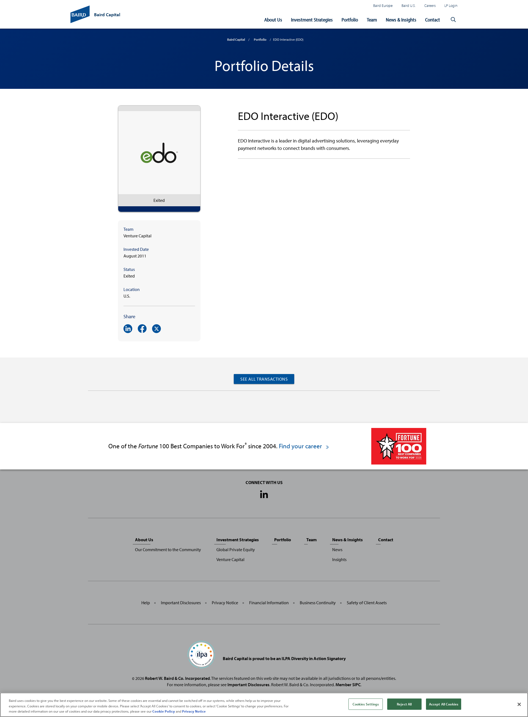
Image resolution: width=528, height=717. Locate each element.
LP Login (451, 5)
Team (372, 20)
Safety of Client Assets (367, 602)
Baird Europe (383, 5)
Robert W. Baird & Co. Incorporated (177, 678)
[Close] (519, 704)
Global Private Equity (235, 549)
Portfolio (350, 20)
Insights (339, 559)
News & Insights (401, 20)
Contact (432, 20)
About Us (273, 20)
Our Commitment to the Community (168, 549)
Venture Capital (230, 559)
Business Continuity (318, 602)
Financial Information (269, 602)
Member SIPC (348, 684)
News (337, 549)
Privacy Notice (225, 602)
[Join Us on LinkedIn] (264, 494)
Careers (430, 5)
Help (145, 602)
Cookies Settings (366, 704)
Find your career (301, 446)
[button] (453, 20)
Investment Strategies (312, 20)
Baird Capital (236, 39)
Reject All (404, 704)
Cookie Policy (163, 711)
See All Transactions (264, 379)
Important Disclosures (181, 602)
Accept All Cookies (443, 704)
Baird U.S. (409, 5)
